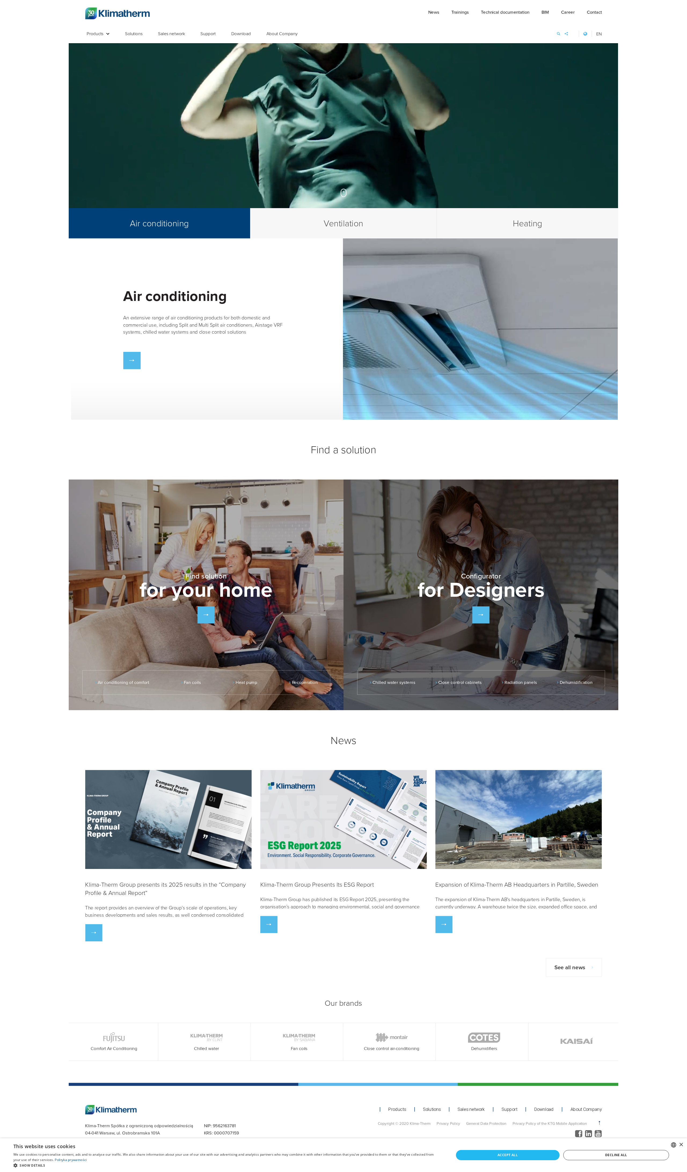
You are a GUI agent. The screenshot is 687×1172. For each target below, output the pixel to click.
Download (241, 33)
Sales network (171, 33)
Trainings (460, 12)
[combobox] (673, 1145)
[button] (227, 1165)
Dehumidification (576, 682)
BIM (545, 12)
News (433, 12)
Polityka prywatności (71, 1160)
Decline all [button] (616, 1155)
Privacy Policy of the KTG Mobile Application (550, 1123)
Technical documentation (505, 12)
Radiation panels (521, 682)
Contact (594, 12)
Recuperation (305, 682)
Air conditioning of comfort (123, 682)
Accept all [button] (508, 1155)
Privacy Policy (448, 1123)
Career (568, 12)
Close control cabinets (460, 682)
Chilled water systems (393, 682)
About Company (282, 33)
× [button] (681, 1145)
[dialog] (343, 1155)
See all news (569, 967)
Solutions (133, 33)
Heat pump (246, 682)
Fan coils (192, 682)
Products (95, 33)
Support (208, 33)
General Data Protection (486, 1123)
